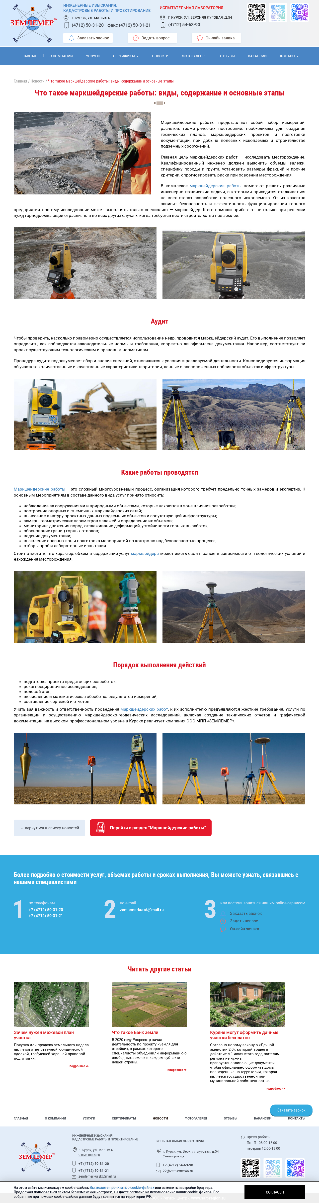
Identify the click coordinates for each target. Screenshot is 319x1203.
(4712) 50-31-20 (88, 25)
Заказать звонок (93, 38)
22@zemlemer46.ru (178, 1171)
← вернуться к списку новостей (49, 828)
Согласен (275, 1192)
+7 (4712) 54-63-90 (178, 1165)
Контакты (289, 56)
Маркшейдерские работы (39, 489)
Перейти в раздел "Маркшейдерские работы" (158, 827)
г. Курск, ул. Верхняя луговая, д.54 (200, 17)
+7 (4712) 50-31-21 (46, 915)
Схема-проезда (89, 1155)
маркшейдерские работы (215, 185)
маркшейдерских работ (144, 709)
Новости (160, 56)
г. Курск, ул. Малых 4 (91, 18)
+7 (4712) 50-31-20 (46, 909)
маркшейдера (145, 553)
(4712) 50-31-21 (135, 25)
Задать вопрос (155, 38)
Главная (28, 56)
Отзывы (227, 56)
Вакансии (257, 56)
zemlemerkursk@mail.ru (142, 909)
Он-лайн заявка (220, 38)
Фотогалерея (194, 56)
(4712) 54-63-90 (184, 24)
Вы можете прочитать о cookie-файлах (122, 1188)
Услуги (93, 56)
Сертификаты (126, 56)
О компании (61, 56)
